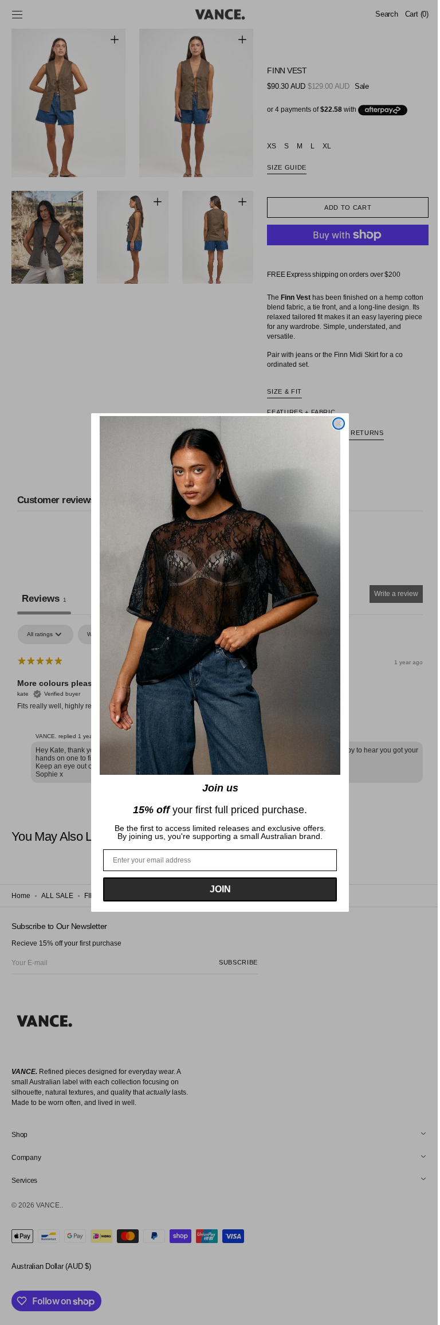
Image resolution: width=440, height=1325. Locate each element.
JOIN (215, 889)
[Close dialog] (334, 423)
